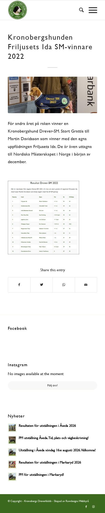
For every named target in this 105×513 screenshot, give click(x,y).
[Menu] (90, 10)
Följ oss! (52, 385)
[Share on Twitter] (41, 284)
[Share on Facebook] (19, 284)
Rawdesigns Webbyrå (77, 501)
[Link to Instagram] (93, 507)
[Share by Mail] (86, 284)
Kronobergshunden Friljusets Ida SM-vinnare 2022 (50, 47)
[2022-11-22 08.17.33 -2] (52, 95)
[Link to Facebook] (86, 507)
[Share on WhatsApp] (64, 284)
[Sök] (79, 10)
